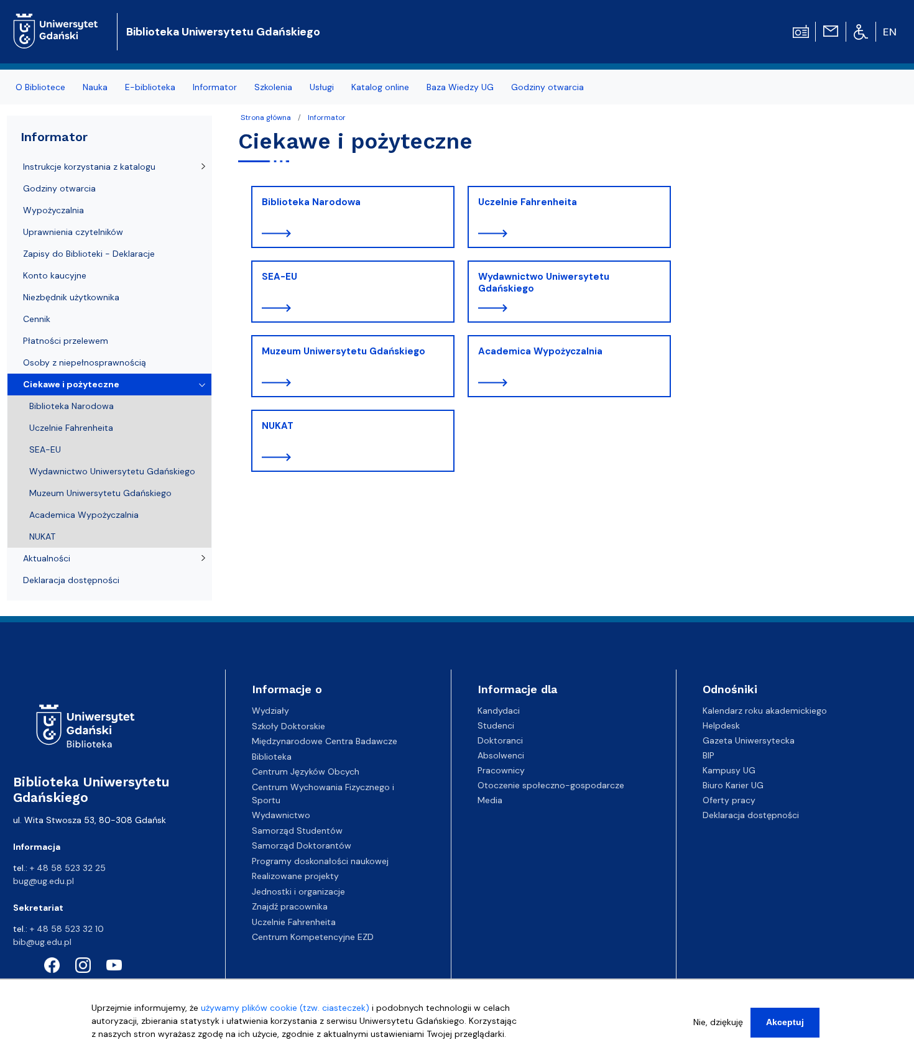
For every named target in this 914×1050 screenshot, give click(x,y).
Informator (327, 117)
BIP (708, 755)
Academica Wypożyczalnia (540, 351)
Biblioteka (272, 756)
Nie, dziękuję (718, 1022)
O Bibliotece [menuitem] (40, 87)
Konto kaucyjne (54, 275)
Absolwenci (501, 755)
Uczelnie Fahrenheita (527, 202)
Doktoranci (500, 740)
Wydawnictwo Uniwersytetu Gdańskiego (543, 282)
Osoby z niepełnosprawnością (84, 362)
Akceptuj (785, 1022)
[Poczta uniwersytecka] (830, 30)
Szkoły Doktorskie (288, 726)
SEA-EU (279, 276)
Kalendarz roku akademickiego (765, 710)
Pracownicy (501, 770)
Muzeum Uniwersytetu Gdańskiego (343, 351)
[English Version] (890, 31)
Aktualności (46, 558)
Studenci (496, 725)
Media (490, 800)
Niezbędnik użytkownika (71, 297)
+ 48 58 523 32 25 (68, 867)
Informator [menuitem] (215, 87)
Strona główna (266, 117)
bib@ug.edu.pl (42, 941)
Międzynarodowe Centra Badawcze (324, 741)
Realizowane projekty (295, 876)
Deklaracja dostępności (71, 580)
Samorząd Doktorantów (301, 845)
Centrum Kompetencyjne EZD (313, 936)
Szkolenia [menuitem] (273, 87)
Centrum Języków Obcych (305, 771)
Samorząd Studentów (297, 830)
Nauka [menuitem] (95, 87)
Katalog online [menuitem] (380, 87)
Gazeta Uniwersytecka (749, 740)
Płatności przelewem (65, 340)
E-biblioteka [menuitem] (150, 87)
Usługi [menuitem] (322, 87)
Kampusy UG (729, 770)
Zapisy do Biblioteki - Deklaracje (89, 253)
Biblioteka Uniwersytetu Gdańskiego (223, 32)
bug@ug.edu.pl (43, 881)
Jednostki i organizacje (298, 891)
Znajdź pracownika (290, 906)
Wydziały (270, 710)
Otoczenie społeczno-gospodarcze (551, 785)
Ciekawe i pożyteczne (71, 384)
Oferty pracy (729, 800)
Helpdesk (721, 725)
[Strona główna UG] (55, 21)
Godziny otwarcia (59, 188)
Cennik (36, 319)
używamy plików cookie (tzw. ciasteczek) (285, 1007)
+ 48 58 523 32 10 (67, 928)
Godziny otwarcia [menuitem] (547, 87)
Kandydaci (499, 710)
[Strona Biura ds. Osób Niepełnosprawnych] (861, 31)
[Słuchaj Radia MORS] (801, 30)
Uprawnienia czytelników (73, 231)
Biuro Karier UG (733, 785)
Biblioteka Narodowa (311, 202)
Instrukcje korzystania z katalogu (89, 166)
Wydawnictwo (281, 815)
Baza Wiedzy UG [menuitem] (460, 87)
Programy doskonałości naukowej (320, 861)
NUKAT (277, 426)
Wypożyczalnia (53, 210)
